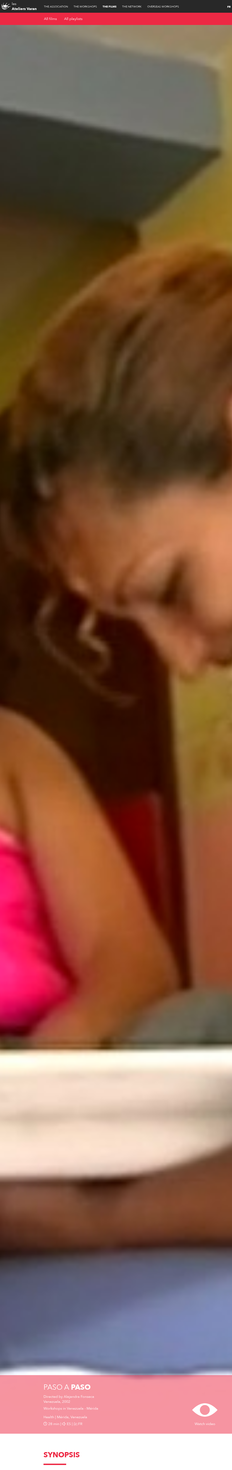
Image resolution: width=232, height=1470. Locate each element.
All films (50, 18)
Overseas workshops (163, 6)
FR (229, 7)
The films (109, 6)
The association (56, 6)
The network (132, 6)
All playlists (73, 18)
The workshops (85, 6)
